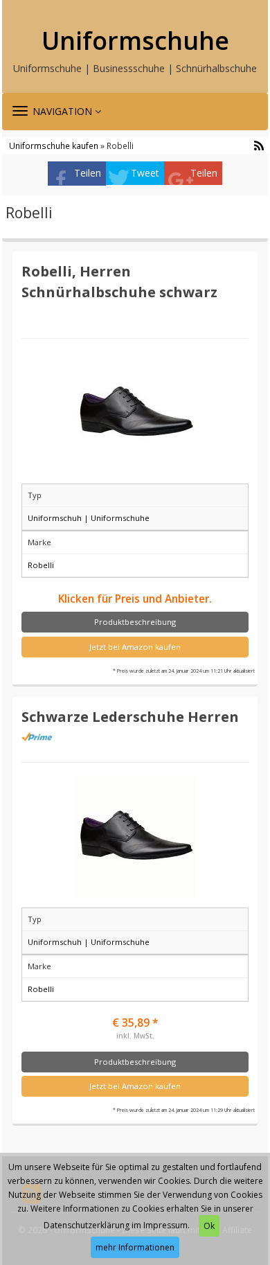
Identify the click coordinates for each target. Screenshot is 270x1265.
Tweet (145, 172)
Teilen (87, 172)
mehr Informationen (135, 1247)
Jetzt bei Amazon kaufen (135, 647)
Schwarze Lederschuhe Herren (130, 716)
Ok (209, 1226)
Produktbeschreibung (135, 622)
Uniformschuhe (135, 41)
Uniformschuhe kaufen (53, 145)
